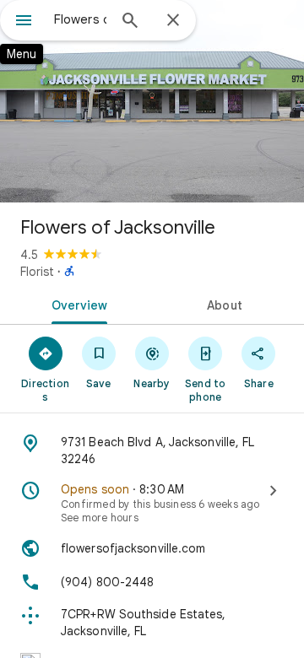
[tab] (76, 303)
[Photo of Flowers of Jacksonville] (152, 101)
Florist (37, 271)
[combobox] (80, 19)
